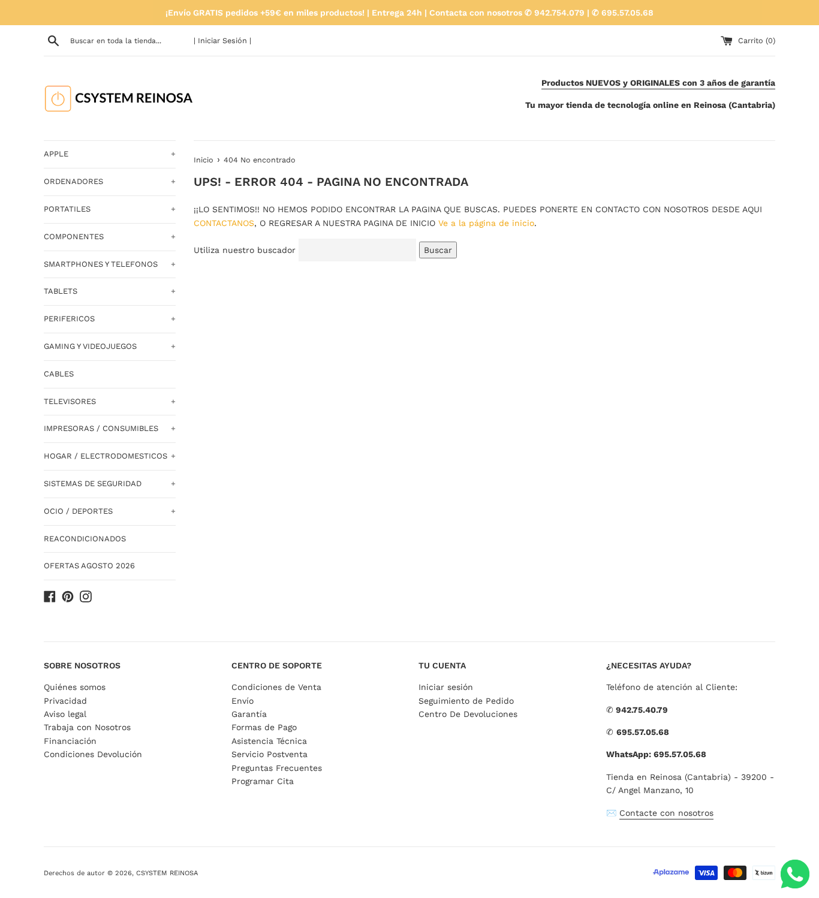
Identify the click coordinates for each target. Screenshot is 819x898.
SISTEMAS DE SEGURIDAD (110, 483)
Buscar (438, 250)
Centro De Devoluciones (467, 714)
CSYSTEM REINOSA (167, 873)
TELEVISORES (110, 401)
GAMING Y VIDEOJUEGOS (110, 346)
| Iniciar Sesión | (222, 40)
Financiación (70, 741)
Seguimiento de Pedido (466, 701)
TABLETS (110, 291)
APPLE (110, 153)
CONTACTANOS (224, 223)
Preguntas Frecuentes (276, 768)
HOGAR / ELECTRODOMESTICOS (110, 455)
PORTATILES (110, 208)
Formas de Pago (264, 727)
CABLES (59, 373)
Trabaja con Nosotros (87, 727)
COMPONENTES (110, 236)
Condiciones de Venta (276, 687)
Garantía (249, 714)
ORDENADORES (110, 181)
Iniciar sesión (445, 687)
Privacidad (65, 701)
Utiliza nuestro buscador (245, 250)
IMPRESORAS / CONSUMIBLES (110, 428)
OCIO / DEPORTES (110, 511)
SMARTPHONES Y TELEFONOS (110, 264)
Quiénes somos (75, 687)
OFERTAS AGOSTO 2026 (89, 565)
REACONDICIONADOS (85, 538)
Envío (242, 701)
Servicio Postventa (269, 754)
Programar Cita (262, 781)
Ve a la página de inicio (486, 223)
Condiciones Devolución (93, 754)
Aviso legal (65, 714)
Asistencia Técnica (269, 741)
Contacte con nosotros (666, 813)
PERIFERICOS (110, 318)
